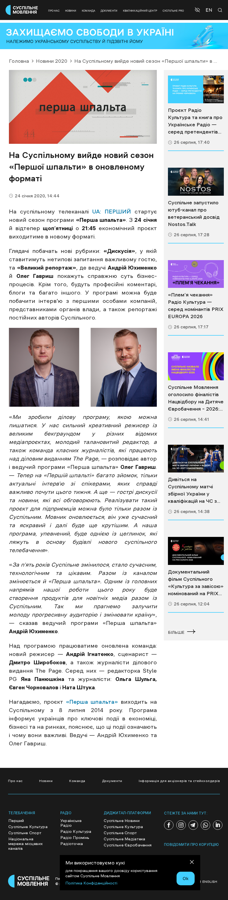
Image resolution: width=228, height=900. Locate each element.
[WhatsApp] (205, 825)
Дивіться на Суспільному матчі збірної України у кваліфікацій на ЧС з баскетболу (192, 491)
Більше (176, 632)
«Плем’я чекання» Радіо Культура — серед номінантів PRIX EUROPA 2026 (196, 305)
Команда (88, 10)
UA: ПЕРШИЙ (111, 211)
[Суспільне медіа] (196, 90)
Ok (186, 878)
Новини (70, 10)
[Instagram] (181, 825)
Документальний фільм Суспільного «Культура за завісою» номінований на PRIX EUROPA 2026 (196, 583)
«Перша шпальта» (92, 702)
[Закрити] (192, 863)
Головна (19, 61)
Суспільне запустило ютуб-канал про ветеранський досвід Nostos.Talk (194, 213)
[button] (198, 10)
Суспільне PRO (173, 10)
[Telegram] (193, 825)
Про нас (54, 10)
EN (208, 10)
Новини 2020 (51, 61)
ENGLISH (209, 881)
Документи (109, 10)
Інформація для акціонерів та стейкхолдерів (179, 781)
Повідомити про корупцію (191, 844)
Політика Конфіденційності (91, 883)
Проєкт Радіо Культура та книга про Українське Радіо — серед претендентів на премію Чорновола (195, 121)
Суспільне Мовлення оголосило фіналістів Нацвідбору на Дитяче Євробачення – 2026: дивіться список (196, 399)
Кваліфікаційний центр (140, 10)
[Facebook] (169, 825)
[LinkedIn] (217, 825)
